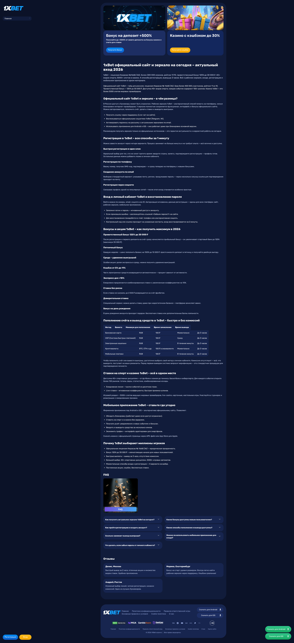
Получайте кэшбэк (180, 50)
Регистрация (10, 637)
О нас (171, 614)
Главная (8, 18)
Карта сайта (212, 629)
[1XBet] (14, 8)
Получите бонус (115, 50)
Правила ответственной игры (177, 611)
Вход (25, 637)
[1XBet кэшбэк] (195, 18)
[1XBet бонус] (134, 18)
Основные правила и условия (135, 614)
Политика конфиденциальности (146, 611)
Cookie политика (158, 614)
